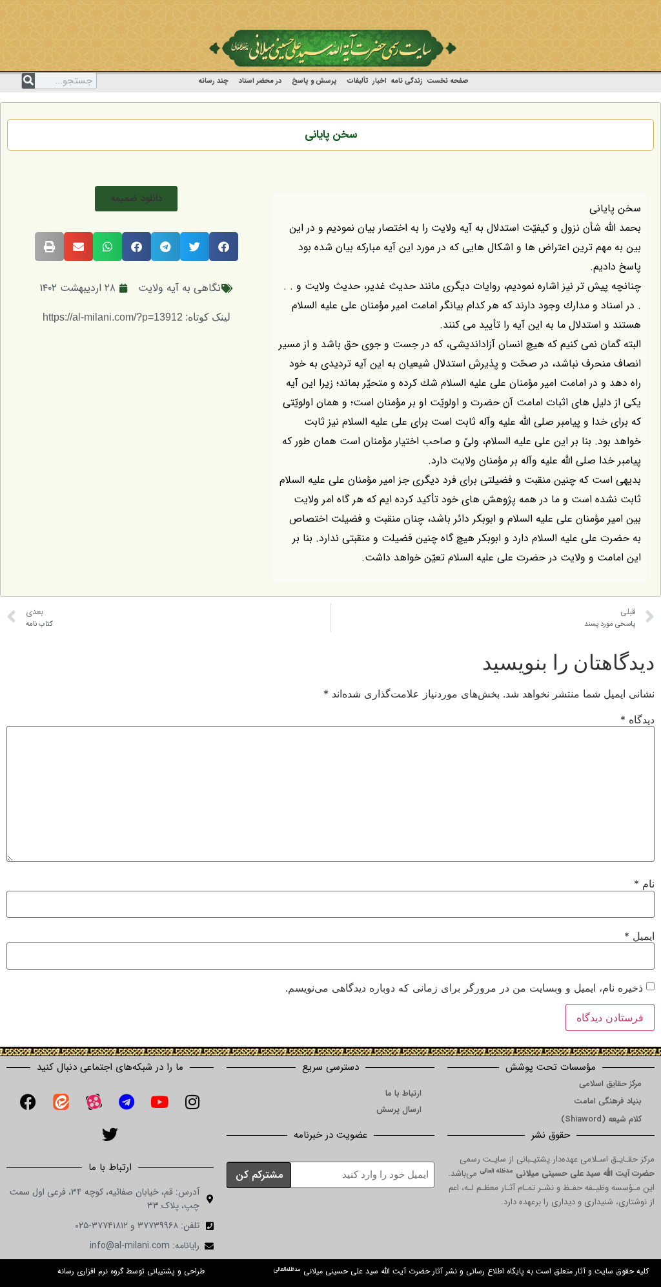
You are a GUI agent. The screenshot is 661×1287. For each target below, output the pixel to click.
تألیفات (358, 81)
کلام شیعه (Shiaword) (601, 1119)
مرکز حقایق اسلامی (610, 1083)
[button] (136, 198)
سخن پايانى (331, 135)
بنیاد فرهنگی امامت (608, 1101)
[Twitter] (110, 1134)
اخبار (379, 81)
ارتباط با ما (403, 1093)
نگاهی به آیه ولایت (179, 288)
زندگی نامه (407, 81)
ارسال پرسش (399, 1109)
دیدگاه (637, 719)
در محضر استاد (260, 81)
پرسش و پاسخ (314, 81)
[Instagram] (192, 1101)
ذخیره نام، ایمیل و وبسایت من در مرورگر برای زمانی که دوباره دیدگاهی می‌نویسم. (464, 988)
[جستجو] (28, 81)
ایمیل (639, 936)
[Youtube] (159, 1101)
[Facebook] (28, 1101)
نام (644, 883)
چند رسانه (213, 81)
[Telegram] (126, 1101)
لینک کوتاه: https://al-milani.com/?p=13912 (136, 317)
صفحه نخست (448, 81)
